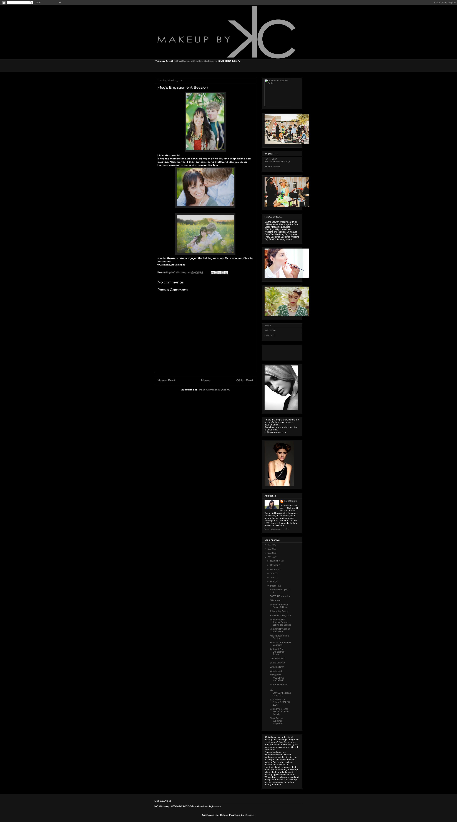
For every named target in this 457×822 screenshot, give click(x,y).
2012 (270, 553)
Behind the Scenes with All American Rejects (279, 711)
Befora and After (277, 662)
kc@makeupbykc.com (203, 60)
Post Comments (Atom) (214, 389)
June (273, 577)
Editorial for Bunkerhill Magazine (280, 643)
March (273, 586)
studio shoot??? (277, 658)
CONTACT (270, 335)
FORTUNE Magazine (280, 596)
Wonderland (276, 671)
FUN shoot (275, 600)
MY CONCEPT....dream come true (280, 693)
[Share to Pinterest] (226, 272)
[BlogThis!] (216, 272)
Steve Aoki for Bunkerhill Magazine (276, 721)
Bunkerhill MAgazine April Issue (280, 630)
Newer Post (166, 380)
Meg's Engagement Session (279, 637)
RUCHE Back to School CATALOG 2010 (280, 702)
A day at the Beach (279, 611)
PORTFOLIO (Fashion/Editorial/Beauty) (277, 160)
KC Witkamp (182, 60)
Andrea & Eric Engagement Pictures (277, 652)
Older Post (244, 380)
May (272, 581)
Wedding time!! (277, 667)
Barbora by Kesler (278, 684)
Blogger (250, 814)
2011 (270, 557)
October (274, 565)
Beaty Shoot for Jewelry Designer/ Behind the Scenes (280, 622)
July (272, 573)
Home (205, 380)
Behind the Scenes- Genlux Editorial (279, 605)
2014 (270, 544)
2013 (270, 549)
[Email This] (212, 272)
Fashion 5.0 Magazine (281, 615)
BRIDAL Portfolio (273, 166)
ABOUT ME (270, 330)
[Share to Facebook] (222, 272)
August (274, 569)
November (275, 561)
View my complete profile (277, 529)
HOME (268, 325)
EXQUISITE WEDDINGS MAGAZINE (277, 678)
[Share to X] (219, 272)
